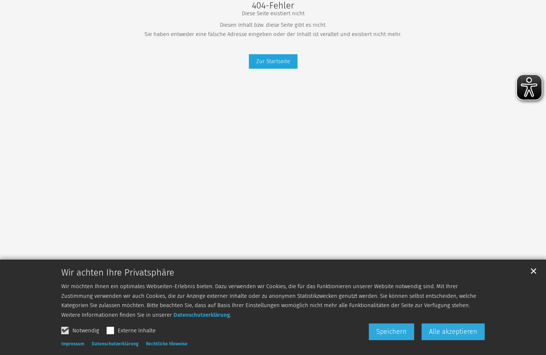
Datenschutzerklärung (201, 315)
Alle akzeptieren (453, 332)
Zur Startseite (273, 61)
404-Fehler (273, 5)
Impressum (72, 343)
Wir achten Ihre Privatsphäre (117, 272)
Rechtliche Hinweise (167, 343)
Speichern (391, 332)
